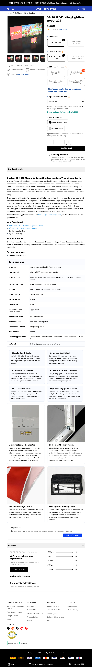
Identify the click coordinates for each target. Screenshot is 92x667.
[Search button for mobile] (78, 8)
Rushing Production (56, 82)
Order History (73, 610)
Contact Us (31, 610)
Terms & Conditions (35, 613)
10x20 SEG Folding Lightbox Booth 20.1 (29, 13)
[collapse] (83, 169)
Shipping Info (52, 613)
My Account (72, 606)
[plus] (68, 142)
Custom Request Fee (76, 82)
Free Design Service (14, 612)
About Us (30, 606)
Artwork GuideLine (54, 610)
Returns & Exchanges (55, 617)
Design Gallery (12, 616)
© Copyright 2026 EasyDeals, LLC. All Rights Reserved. (46, 653)
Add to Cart (66, 148)
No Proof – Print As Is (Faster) (56, 58)
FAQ (48, 620)
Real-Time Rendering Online (15, 607)
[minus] (49, 142)
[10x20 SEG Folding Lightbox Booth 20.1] (26, 34)
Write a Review (19, 570)
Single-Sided (56, 42)
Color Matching (56, 73)
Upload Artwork (53, 606)
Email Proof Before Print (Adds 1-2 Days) (76, 58)
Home (9, 13)
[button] (12, 8)
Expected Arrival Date (57, 97)
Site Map (30, 620)
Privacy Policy (32, 617)
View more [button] (63, 29)
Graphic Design (76, 73)
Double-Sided (76, 42)
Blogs (9, 619)
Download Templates (72, 535)
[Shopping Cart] (83, 8)
